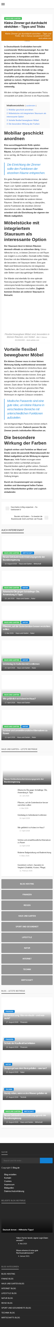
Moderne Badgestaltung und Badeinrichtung (34, 852)
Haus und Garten (13, 18)
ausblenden (30, 106)
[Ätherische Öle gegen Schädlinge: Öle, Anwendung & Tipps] (27, 586)
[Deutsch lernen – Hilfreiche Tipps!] (27, 1219)
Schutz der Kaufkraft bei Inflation (19, 1043)
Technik (9, 1089)
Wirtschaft (28, 553)
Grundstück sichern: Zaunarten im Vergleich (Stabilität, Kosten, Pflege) (31, 866)
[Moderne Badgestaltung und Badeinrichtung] (9, 856)
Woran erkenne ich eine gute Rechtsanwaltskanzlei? (27, 1251)
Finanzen (9, 1011)
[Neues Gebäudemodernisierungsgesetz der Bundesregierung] (27, 551)
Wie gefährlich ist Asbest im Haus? (19, 698)
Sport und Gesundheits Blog (16, 1308)
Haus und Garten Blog (12, 1284)
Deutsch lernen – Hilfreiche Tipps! (18, 1230)
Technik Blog (8, 1313)
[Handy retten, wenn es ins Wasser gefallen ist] (27, 1087)
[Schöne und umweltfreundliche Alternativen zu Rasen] (27, 725)
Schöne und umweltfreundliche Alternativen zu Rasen (25, 732)
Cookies (8, 1181)
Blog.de (16, 1168)
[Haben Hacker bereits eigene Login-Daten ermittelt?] (7, 1241)
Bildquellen (9, 1188)
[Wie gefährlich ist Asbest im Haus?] (27, 690)
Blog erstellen (10, 1174)
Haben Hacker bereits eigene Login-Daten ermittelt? (32, 1239)
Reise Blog (6, 1303)
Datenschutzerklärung (14, 1191)
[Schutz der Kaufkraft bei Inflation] (27, 1037)
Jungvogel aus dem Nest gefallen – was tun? (25, 1068)
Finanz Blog (7, 1279)
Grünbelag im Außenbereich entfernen (21, 664)
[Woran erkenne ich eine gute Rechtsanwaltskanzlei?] (7, 1254)
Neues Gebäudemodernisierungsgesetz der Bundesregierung (24, 558)
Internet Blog (8, 1288)
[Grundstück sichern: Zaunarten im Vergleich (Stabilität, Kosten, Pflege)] (9, 869)
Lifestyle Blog (9, 1293)
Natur (25, 588)
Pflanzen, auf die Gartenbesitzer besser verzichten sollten (26, 627)
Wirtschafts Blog (10, 1318)
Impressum (9, 1184)
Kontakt (7, 1178)
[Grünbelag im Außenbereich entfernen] (27, 655)
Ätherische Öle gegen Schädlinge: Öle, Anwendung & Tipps (21, 593)
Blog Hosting (8, 1274)
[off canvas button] (3, 4)
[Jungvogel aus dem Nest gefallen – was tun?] (27, 1062)
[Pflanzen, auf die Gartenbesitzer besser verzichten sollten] (27, 620)
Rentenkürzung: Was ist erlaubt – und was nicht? (24, 1016)
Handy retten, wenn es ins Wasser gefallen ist (25, 1093)
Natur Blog (7, 1298)
